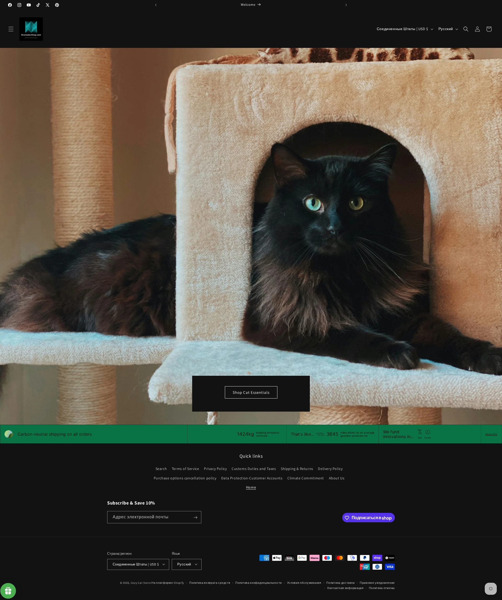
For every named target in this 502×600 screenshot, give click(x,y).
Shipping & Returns (297, 469)
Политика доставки (340, 582)
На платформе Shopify (167, 582)
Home (251, 487)
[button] (11, 29)
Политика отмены (382, 588)
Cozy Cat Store (141, 582)
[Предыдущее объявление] (156, 5)
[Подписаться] (195, 517)
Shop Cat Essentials (251, 392)
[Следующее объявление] (346, 5)
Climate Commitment (305, 478)
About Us (337, 478)
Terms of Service (185, 469)
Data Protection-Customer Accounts (252, 478)
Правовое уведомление (377, 582)
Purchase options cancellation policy (185, 478)
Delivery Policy (330, 469)
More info (491, 434)
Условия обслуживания (304, 582)
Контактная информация (345, 588)
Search (161, 469)
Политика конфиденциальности (258, 582)
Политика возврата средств (209, 582)
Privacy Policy (215, 469)
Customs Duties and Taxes (254, 469)
